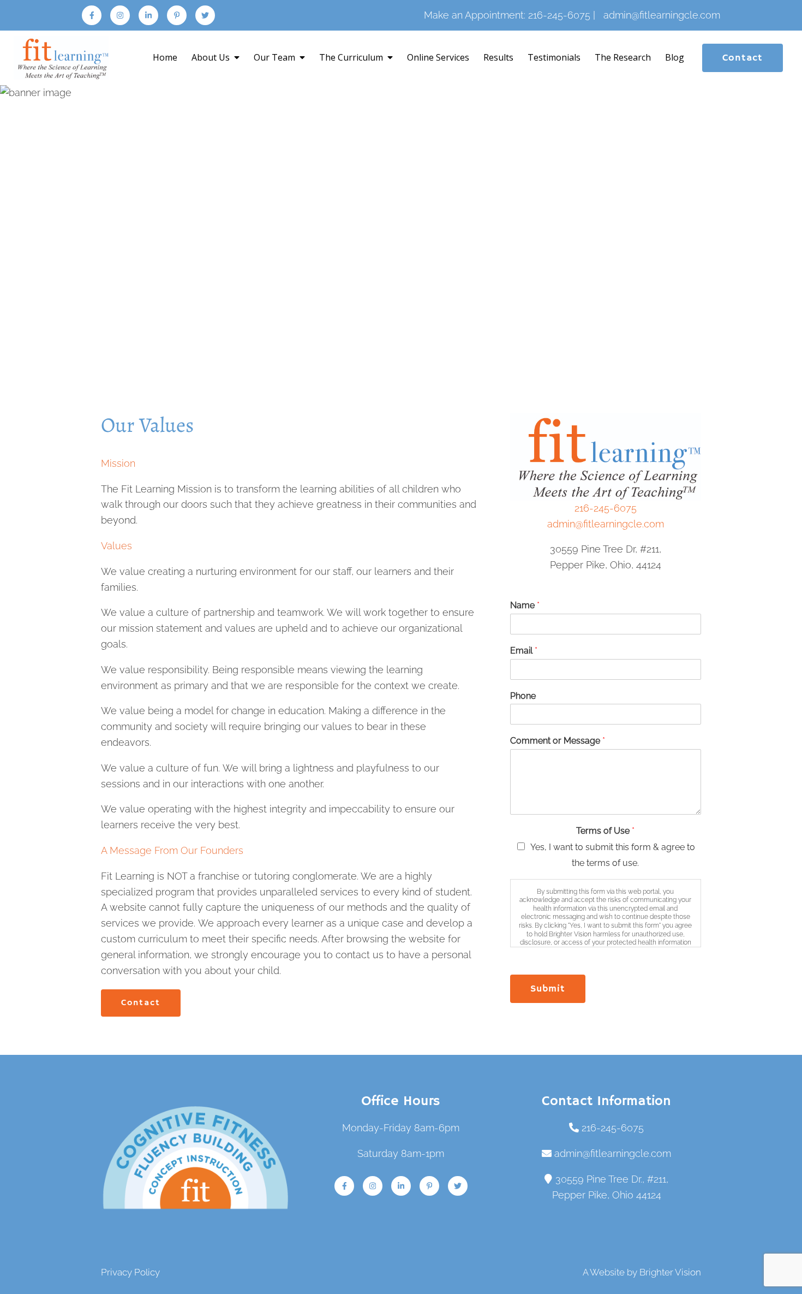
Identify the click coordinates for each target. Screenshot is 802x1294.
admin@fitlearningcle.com (605, 524)
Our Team (274, 57)
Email (523, 650)
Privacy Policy (130, 1272)
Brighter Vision (670, 1272)
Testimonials (554, 57)
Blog (674, 57)
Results (498, 57)
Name (525, 605)
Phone (523, 696)
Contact (742, 58)
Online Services (438, 57)
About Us (210, 57)
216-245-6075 (605, 508)
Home (165, 57)
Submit (547, 989)
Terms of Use (605, 831)
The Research (623, 57)
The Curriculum (351, 57)
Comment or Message (557, 740)
